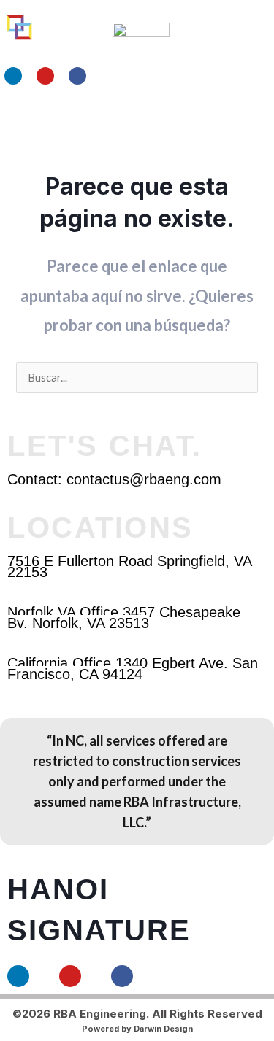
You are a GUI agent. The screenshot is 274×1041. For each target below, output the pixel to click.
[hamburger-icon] (213, 120)
